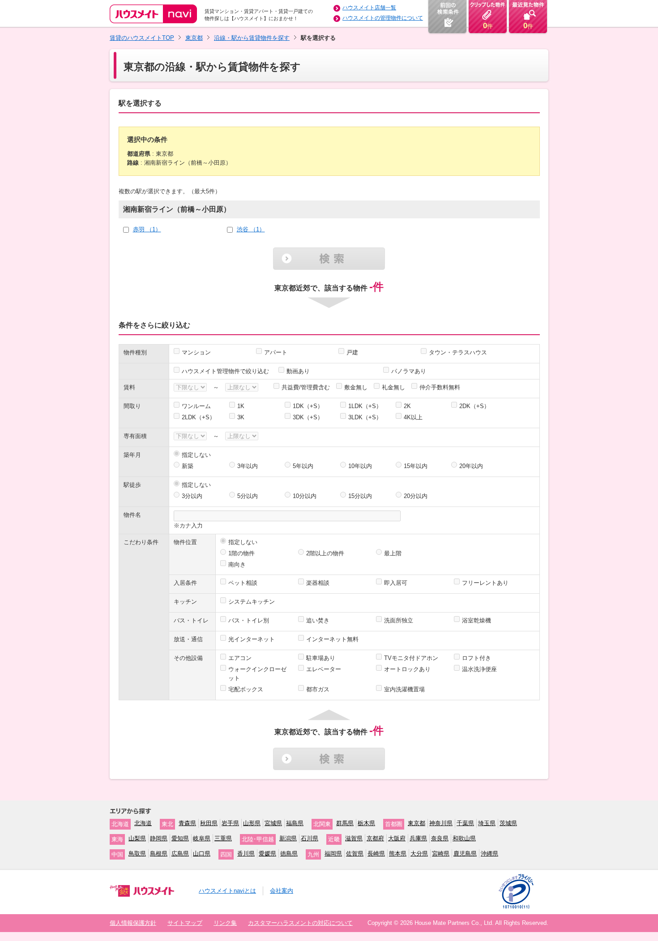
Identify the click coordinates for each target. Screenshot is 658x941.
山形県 (252, 823)
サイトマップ (184, 923)
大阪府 (397, 838)
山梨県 (137, 838)
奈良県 (440, 838)
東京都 (194, 37)
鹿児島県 (465, 853)
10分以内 (304, 496)
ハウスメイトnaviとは (227, 890)
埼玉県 (487, 823)
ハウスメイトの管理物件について (382, 18)
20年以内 (471, 466)
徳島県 (289, 853)
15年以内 (415, 466)
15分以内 (360, 496)
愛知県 (180, 838)
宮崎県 (440, 853)
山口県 (201, 853)
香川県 (246, 853)
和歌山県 (464, 838)
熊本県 (397, 853)
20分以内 (415, 496)
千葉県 (465, 823)
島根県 (158, 853)
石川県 (309, 838)
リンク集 (225, 923)
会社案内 (281, 890)
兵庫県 (418, 838)
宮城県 (273, 823)
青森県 (187, 823)
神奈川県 (441, 823)
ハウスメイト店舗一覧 (369, 7)
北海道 (143, 823)
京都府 (375, 838)
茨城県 (508, 823)
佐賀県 (354, 853)
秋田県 (209, 823)
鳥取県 (137, 853)
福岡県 (333, 853)
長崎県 (376, 853)
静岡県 (158, 838)
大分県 (419, 853)
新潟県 (288, 838)
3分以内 (192, 496)
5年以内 (303, 466)
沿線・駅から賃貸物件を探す (252, 37)
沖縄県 (489, 853)
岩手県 (230, 823)
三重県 (223, 838)
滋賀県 (354, 838)
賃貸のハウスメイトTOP (142, 37)
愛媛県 (267, 853)
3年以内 (247, 466)
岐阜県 (201, 838)
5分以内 (247, 496)
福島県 (294, 823)
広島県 (180, 853)
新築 (187, 466)
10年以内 (360, 466)
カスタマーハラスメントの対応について (300, 923)
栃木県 (366, 823)
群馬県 (345, 823)
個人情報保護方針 (133, 923)
